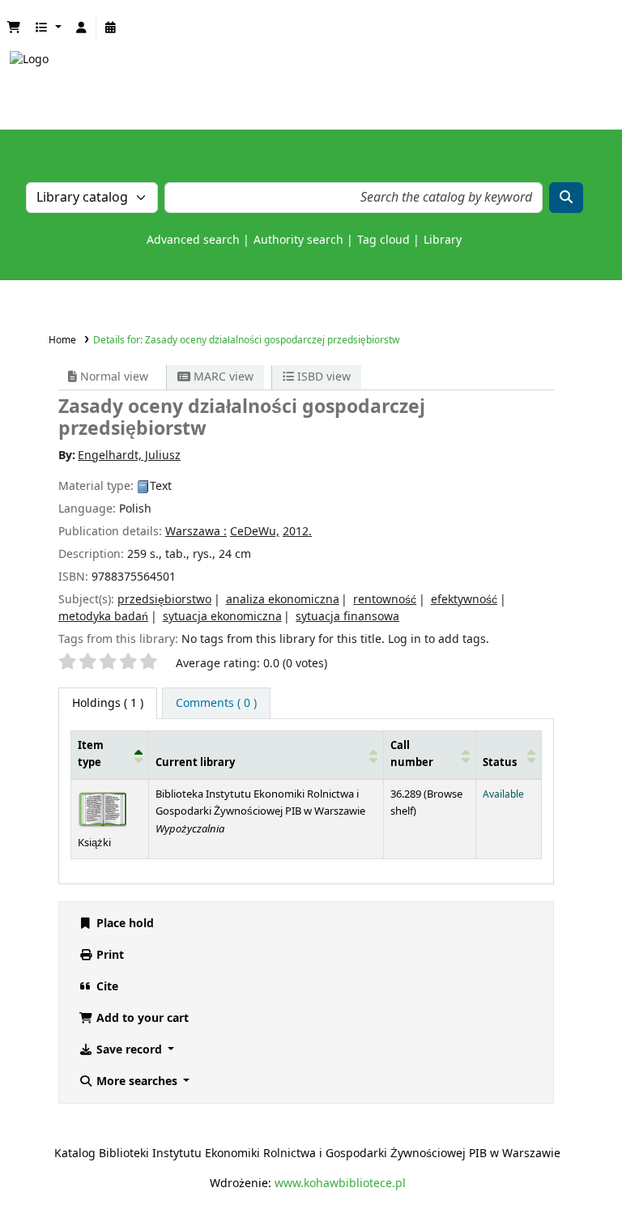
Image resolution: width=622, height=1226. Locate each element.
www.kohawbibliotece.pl (340, 1183)
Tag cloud (383, 240)
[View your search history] (111, 28)
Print (108, 955)
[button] (14, 28)
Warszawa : (196, 531)
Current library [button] (195, 763)
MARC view (221, 376)
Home (62, 340)
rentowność (384, 599)
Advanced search (193, 240)
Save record (129, 1049)
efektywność (464, 599)
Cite (105, 986)
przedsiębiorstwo (164, 599)
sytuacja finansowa (347, 616)
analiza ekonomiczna (282, 599)
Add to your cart (141, 1018)
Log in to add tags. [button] (438, 639)
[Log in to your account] (82, 28)
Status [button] (500, 763)
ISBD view (322, 376)
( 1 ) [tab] (107, 703)
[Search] (566, 197)
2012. (297, 531)
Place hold (123, 923)
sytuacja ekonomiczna (222, 616)
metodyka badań (103, 616)
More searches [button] (137, 1081)
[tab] (216, 703)
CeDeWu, (254, 531)
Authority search (298, 240)
